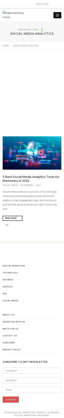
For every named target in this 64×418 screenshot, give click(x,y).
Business (8, 279)
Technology (10, 272)
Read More (11, 218)
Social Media (10, 185)
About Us (8, 314)
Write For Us (10, 328)
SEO (5, 293)
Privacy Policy (12, 349)
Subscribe (9, 342)
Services (8, 286)
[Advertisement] (32, 96)
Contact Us (10, 335)
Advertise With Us (14, 321)
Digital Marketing (14, 265)
